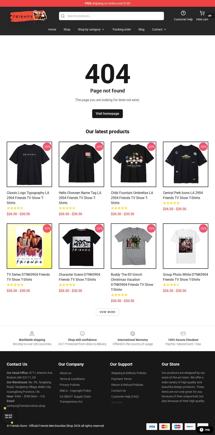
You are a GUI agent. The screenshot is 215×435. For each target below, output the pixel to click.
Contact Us (118, 390)
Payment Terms (121, 379)
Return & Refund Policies (127, 384)
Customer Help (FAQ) (125, 396)
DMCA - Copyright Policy (75, 390)
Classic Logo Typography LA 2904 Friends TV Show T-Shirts (28, 198)
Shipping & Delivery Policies (128, 373)
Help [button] (207, 429)
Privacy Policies (70, 384)
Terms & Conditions (72, 379)
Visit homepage (107, 114)
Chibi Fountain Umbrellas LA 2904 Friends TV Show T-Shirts (132, 198)
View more (108, 312)
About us (65, 373)
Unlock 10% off (8, 416)
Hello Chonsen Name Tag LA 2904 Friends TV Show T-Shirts (80, 198)
